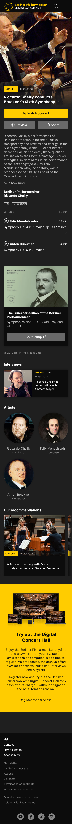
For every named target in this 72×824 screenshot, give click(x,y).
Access (8, 773)
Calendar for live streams (19, 802)
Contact (9, 744)
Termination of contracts (19, 783)
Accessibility (12, 754)
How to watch (13, 749)
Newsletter (10, 763)
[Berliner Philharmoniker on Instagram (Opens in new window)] (51, 816)
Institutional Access (16, 768)
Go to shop (34, 337)
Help (7, 739)
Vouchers (9, 778)
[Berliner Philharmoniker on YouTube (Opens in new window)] (20, 816)
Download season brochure (21, 797)
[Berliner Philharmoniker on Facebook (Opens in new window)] (31, 816)
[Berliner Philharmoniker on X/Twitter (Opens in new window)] (41, 816)
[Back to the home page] (25, 6)
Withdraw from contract (19, 789)
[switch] (65, 233)
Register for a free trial (36, 700)
